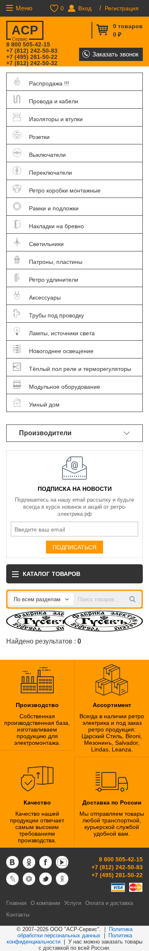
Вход (84, 8)
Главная (16, 903)
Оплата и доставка (109, 903)
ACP (25, 31)
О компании (45, 903)
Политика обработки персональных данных (75, 932)
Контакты (17, 915)
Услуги (72, 903)
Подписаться (74, 547)
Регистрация (122, 8)
